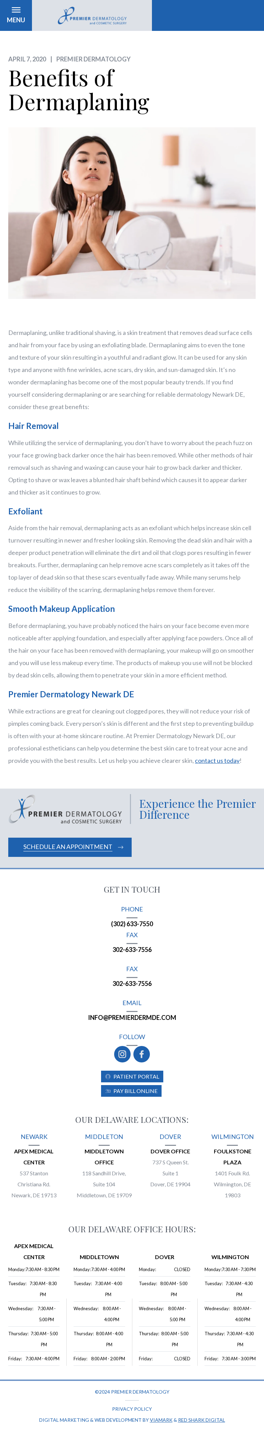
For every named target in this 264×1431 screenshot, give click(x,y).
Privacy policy (132, 1409)
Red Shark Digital (201, 1420)
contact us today (217, 760)
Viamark (161, 1420)
